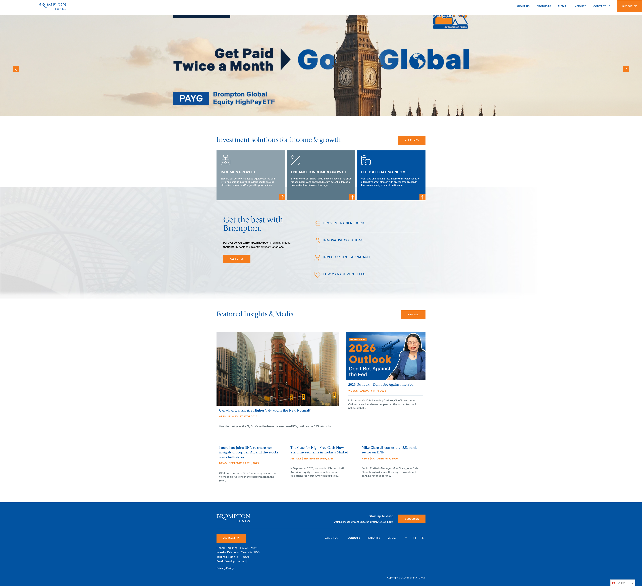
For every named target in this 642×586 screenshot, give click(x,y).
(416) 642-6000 (250, 552)
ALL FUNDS (412, 140)
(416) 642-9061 (248, 548)
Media (392, 538)
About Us (331, 538)
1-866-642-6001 (238, 556)
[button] (626, 69)
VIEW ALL (413, 314)
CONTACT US (231, 538)
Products (353, 538)
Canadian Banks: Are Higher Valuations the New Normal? (264, 410)
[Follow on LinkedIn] (414, 537)
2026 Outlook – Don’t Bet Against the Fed (380, 384)
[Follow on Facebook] (406, 537)
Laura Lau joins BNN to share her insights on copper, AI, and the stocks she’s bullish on (248, 452)
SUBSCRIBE (412, 518)
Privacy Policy (225, 568)
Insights (373, 538)
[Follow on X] (422, 537)
